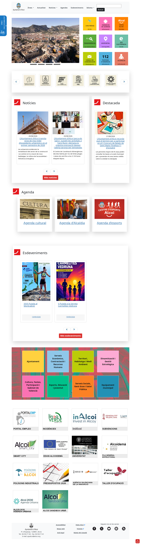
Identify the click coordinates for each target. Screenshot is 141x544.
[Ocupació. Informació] (121, 58)
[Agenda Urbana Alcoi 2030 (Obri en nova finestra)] (111, 81)
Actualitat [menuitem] (41, 8)
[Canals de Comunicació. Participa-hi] (89, 58)
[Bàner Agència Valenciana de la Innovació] (85, 474)
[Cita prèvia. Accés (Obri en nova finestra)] (89, 25)
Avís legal (60, 533)
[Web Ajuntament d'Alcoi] (31, 527)
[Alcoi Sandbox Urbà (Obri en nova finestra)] (56, 501)
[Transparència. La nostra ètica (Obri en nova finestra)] (89, 42)
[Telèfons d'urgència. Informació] (105, 58)
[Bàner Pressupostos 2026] (56, 474)
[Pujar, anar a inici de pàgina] (137, 541)
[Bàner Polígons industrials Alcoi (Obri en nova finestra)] (26, 474)
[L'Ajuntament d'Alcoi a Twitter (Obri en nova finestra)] (102, 528)
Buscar (100, 9)
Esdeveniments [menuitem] (77, 8)
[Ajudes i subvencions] (95, 80)
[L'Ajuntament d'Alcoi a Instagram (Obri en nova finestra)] (117, 528)
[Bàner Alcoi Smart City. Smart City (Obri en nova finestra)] (26, 447)
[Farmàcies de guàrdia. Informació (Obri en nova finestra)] (105, 25)
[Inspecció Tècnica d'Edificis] (79, 80)
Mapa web (61, 529)
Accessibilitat (61, 525)
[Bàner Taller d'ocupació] (115, 474)
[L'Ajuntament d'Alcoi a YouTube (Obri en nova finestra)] (109, 528)
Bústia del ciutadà (80, 533)
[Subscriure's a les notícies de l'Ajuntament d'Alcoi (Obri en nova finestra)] (124, 528)
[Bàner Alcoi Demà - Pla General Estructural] (115, 447)
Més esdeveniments (70, 335)
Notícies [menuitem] (52, 8)
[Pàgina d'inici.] (18, 7)
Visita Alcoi (80, 525)
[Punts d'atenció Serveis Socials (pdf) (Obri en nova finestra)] (30, 81)
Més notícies (50, 177)
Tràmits (79, 529)
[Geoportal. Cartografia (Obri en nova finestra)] (105, 42)
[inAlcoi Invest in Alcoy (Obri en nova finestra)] (85, 419)
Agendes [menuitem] (64, 8)
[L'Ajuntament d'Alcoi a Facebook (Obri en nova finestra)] (95, 528)
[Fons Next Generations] (62, 80)
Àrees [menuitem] (30, 8)
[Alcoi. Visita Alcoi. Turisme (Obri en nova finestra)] (121, 25)
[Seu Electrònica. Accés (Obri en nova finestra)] (121, 42)
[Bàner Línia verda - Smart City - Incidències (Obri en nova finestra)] (56, 419)
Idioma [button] (90, 8)
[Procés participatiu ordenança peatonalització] (46, 80)
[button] (33, 64)
